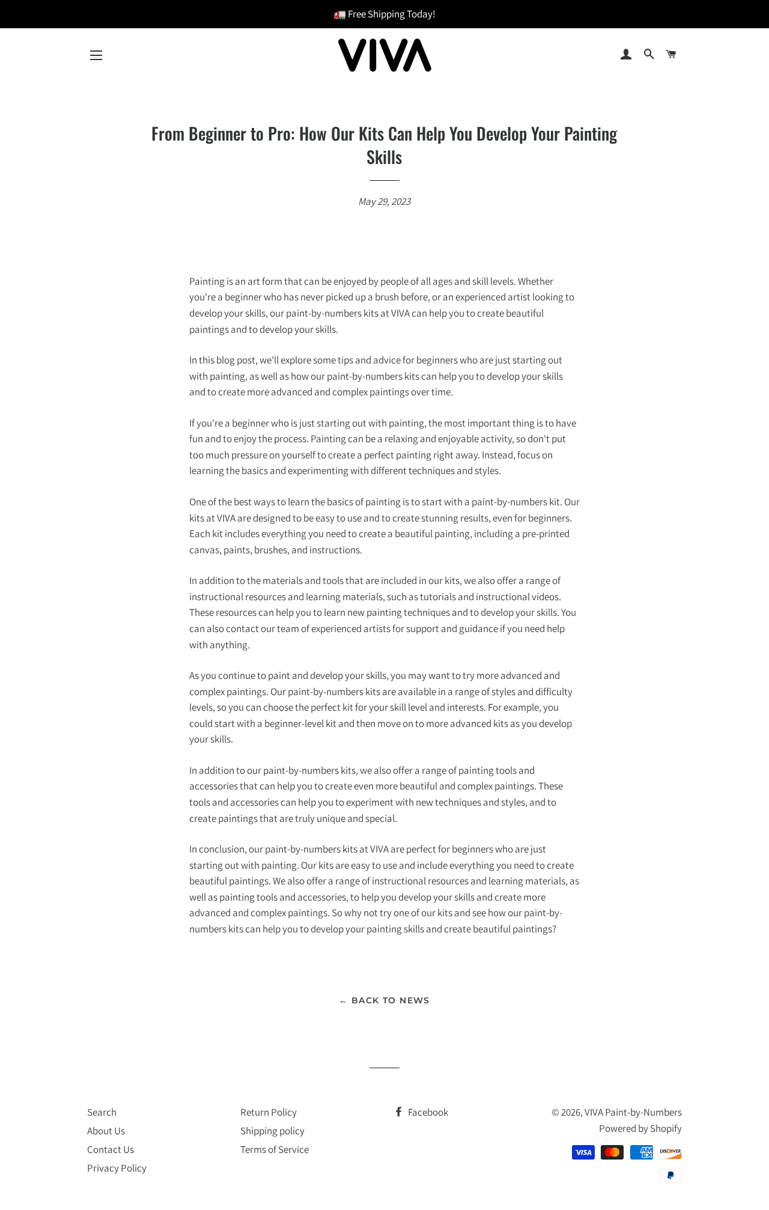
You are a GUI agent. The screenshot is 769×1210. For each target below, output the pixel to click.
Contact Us (110, 1149)
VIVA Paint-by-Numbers (633, 1112)
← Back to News (384, 1000)
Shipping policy (272, 1130)
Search (102, 1112)
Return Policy (268, 1112)
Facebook (427, 1112)
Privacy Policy (117, 1168)
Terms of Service (274, 1149)
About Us (106, 1130)
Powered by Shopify (640, 1128)
